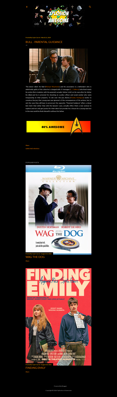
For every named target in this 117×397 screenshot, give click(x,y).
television (36, 148)
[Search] (90, 6)
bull (31, 148)
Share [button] (27, 145)
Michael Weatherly (52, 87)
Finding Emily (35, 367)
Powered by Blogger (60, 386)
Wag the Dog (35, 256)
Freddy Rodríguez (77, 98)
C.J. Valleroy (74, 89)
